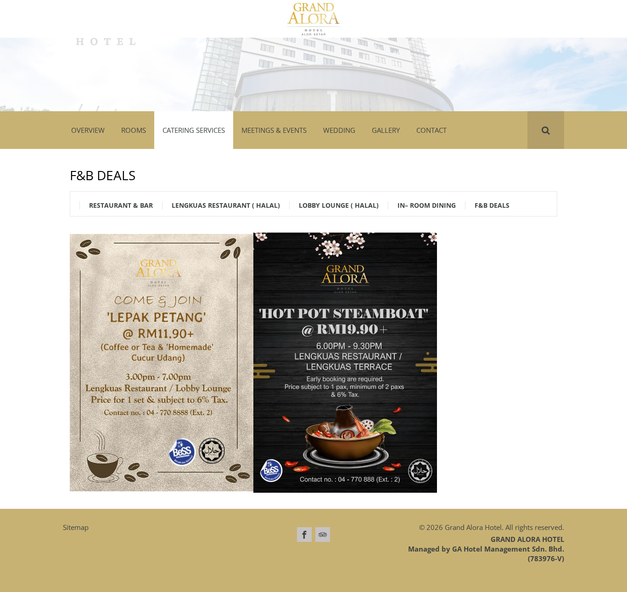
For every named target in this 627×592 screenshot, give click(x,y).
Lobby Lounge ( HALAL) (339, 205)
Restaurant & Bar (121, 205)
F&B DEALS (492, 205)
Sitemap (76, 527)
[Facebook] (304, 534)
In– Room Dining (426, 205)
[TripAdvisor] (322, 534)
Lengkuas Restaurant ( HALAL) (226, 205)
